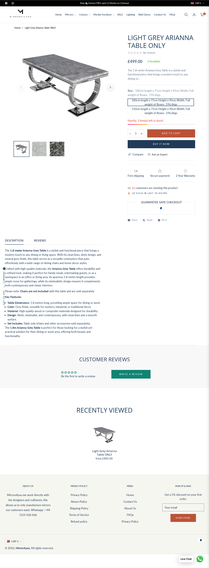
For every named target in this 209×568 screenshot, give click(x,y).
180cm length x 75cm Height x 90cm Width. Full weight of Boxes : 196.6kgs (160, 102)
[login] (194, 14)
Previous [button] (21, 87)
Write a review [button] (131, 374)
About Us (130, 508)
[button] (186, 14)
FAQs (130, 515)
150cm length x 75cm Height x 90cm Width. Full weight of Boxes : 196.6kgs (160, 111)
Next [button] (110, 87)
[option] (66, 85)
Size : (160, 93)
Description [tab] (14, 240)
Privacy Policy (79, 495)
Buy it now (161, 144)
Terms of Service (79, 515)
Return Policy (79, 501)
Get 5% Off (4, 297)
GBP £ (198, 3)
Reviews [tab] (40, 240)
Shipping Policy (79, 508)
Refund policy (79, 521)
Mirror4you (23, 548)
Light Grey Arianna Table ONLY (104, 452)
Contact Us (130, 501)
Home (17, 27)
